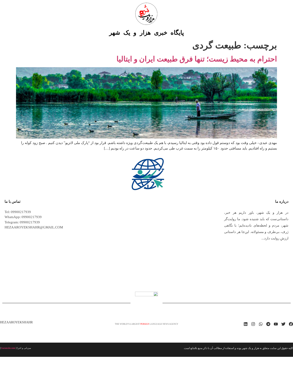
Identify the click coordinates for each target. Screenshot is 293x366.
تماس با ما (12, 201)
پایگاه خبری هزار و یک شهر (146, 32)
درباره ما (281, 201)
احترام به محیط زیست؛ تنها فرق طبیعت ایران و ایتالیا (197, 59)
